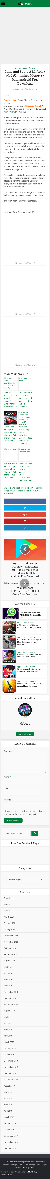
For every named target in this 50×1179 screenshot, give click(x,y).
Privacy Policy (20, 1172)
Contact (10, 1172)
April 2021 (8, 910)
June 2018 (8, 1098)
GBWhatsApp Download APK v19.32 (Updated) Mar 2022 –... (31, 614)
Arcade (25, 681)
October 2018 (10, 1073)
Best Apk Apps (29, 1167)
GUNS (14, 490)
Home (3, 1172)
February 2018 (10, 1123)
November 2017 (11, 1142)
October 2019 (10, 998)
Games (32, 68)
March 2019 (9, 1042)
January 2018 (9, 1129)
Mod (21, 490)
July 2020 (8, 967)
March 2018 (9, 1117)
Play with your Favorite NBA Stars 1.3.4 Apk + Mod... (29, 655)
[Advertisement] (25, 33)
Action (18, 68)
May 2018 (8, 1104)
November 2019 (11, 992)
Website (7, 799)
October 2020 (10, 948)
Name (7, 777)
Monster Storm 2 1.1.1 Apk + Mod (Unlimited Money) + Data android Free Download (25, 399)
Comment (8, 751)
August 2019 (9, 1010)
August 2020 (9, 960)
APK (24, 488)
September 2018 (11, 1079)
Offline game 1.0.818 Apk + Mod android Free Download (29, 626)
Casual (25, 666)
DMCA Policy (32, 1172)
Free (7, 490)
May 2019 (8, 1029)
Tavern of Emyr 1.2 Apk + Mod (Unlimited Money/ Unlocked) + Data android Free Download (25, 472)
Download (40, 488)
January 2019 (9, 1054)
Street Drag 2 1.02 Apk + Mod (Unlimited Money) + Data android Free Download (10, 433)
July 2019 (8, 1017)
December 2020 (11, 935)
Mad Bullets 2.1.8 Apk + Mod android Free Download (29, 684)
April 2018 (8, 1111)
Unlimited (9, 493)
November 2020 (11, 942)
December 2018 (11, 1061)
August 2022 (9, 898)
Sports (32, 652)
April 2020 (8, 985)
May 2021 (8, 904)
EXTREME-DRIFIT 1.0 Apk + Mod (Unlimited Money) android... (29, 642)
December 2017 (11, 1136)
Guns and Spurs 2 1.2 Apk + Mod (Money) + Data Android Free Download (10, 399)
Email (7, 788)
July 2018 (8, 1092)
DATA (30, 488)
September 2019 (11, 1004)
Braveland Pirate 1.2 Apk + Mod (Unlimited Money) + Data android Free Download (25, 435)
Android (16, 488)
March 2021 (9, 917)
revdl (11, 112)
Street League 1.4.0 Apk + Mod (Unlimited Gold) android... (30, 670)
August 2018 (9, 1086)
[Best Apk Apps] (25, 3)
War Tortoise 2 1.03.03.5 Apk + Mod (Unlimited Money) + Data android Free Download (10, 470)
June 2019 (8, 1023)
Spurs (36, 490)
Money (28, 490)
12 (6, 488)
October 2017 (10, 1148)
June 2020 (8, 973)
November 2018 (11, 1067)
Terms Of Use (6, 1175)
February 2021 (10, 923)
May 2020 (8, 979)
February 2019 (10, 1048)
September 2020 (11, 954)
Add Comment (31, 89)
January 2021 (9, 929)
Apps (25, 68)
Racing (32, 637)
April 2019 (8, 1035)
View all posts (25, 734)
